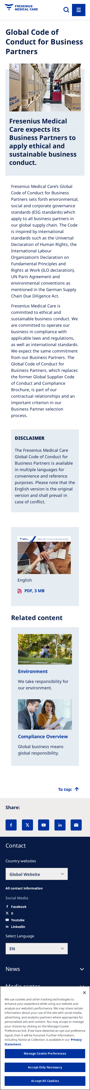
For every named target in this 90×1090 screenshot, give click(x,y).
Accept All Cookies (45, 1081)
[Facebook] (11, 825)
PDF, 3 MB (34, 590)
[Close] (84, 993)
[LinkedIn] (60, 825)
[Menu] (78, 10)
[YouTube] (43, 825)
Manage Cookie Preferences (45, 1053)
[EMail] (76, 825)
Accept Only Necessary (45, 1067)
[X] (27, 825)
